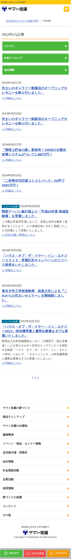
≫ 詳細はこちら (12, 98)
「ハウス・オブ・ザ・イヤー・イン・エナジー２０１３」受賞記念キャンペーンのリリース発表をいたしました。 (34, 260)
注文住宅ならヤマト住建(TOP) (22, 21)
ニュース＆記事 (11, 206)
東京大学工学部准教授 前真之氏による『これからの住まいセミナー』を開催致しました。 (34, 295)
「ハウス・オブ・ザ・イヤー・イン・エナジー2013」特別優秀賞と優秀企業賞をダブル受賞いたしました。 (35, 331)
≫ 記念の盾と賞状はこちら (18, 234)
